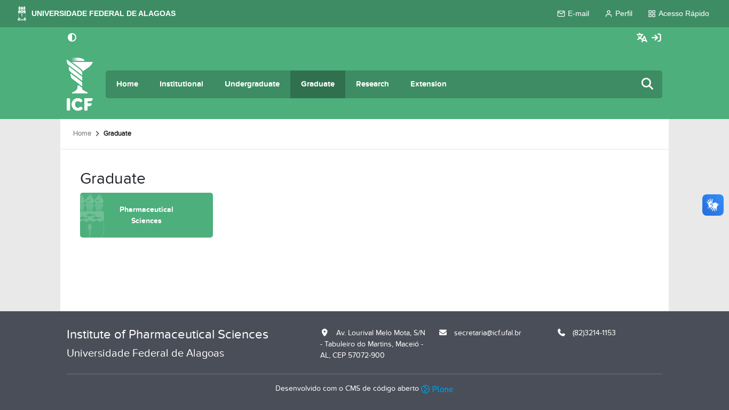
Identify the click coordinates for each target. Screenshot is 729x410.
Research (372, 84)
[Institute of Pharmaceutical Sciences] (80, 84)
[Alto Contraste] (72, 38)
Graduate (318, 84)
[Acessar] (656, 38)
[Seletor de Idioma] (643, 38)
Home (127, 84)
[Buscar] (648, 84)
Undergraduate (252, 84)
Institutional (181, 84)
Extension (428, 84)
